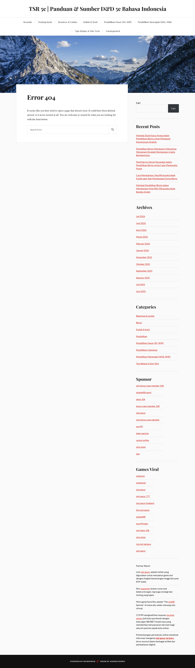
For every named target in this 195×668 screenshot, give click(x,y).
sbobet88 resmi (143, 392)
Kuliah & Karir (90, 21)
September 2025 (144, 270)
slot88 (171, 601)
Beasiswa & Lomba (67, 21)
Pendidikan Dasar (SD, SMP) (118, 21)
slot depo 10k (142, 530)
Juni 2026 (141, 223)
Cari (138, 102)
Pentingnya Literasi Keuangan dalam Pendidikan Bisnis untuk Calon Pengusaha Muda (156, 165)
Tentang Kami (45, 21)
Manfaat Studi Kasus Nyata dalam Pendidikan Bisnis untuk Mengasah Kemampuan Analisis (153, 138)
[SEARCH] (112, 129)
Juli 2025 (140, 284)
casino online (142, 440)
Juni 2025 (141, 291)
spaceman (141, 482)
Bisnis (139, 322)
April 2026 (141, 230)
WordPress (89, 661)
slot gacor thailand (145, 503)
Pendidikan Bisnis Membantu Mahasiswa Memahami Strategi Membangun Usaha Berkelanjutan (156, 152)
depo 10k (140, 399)
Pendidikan (141, 336)
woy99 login (142, 523)
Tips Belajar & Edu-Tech (87, 30)
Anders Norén (117, 661)
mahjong (140, 476)
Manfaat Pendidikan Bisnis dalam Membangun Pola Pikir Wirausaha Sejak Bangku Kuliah (155, 188)
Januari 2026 (142, 250)
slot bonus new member (147, 419)
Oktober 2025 (143, 264)
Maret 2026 (142, 236)
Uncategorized (113, 30)
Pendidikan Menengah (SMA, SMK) (155, 21)
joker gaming (142, 433)
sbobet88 (140, 516)
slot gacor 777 (143, 496)
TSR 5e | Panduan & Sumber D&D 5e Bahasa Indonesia (97, 8)
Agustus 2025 (143, 277)
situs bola (140, 447)
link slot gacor (143, 510)
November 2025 (144, 257)
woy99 (139, 426)
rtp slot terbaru (143, 544)
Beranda (27, 21)
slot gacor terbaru (165, 638)
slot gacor (141, 412)
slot (138, 453)
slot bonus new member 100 (150, 385)
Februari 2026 (143, 243)
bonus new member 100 (148, 406)
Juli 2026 (140, 216)
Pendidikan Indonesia (146, 350)
